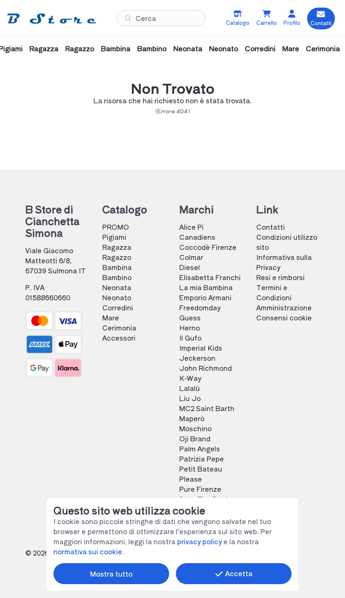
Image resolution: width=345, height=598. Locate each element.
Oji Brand (194, 438)
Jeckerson (197, 358)
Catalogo (237, 22)
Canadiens (197, 237)
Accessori (118, 338)
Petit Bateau (200, 469)
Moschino (195, 428)
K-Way (190, 378)
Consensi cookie (284, 317)
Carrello (266, 22)
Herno (189, 328)
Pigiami (114, 237)
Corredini (260, 48)
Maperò (191, 418)
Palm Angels (199, 448)
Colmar (191, 257)
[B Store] (51, 18)
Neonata (187, 48)
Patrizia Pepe (201, 459)
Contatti (270, 227)
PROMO (115, 227)
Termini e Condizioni (274, 292)
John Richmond (205, 368)
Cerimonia (323, 48)
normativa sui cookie (87, 551)
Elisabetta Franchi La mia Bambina (210, 282)
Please (190, 479)
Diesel (189, 267)
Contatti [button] (321, 23)
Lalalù (189, 388)
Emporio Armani (205, 297)
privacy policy (199, 541)
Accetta (237, 573)
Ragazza (43, 48)
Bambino (152, 48)
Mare (290, 48)
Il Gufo (190, 338)
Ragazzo (79, 48)
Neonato (223, 48)
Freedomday (199, 307)
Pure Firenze (200, 489)
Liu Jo (190, 398)
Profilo (292, 22)
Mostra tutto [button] (111, 574)
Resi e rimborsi (280, 277)
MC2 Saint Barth (206, 408)
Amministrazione (284, 307)
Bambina (115, 48)
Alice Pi (191, 227)
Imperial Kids (200, 348)
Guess (190, 317)
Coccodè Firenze (207, 247)
